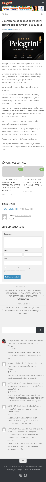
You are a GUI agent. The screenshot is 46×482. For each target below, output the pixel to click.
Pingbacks (27, 209)
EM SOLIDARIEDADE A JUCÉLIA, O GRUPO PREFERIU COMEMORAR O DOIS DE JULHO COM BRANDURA (11, 185)
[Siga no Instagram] (21, 475)
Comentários (11, 209)
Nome (6, 250)
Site (5, 259)
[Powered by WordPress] (15, 470)
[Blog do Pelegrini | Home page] (9, 3)
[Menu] (43, 3)
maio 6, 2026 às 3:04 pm (23, 216)
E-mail (26, 250)
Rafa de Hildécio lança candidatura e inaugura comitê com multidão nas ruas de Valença (25, 343)
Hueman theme (35, 470)
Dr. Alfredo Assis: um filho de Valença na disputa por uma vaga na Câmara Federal (25, 409)
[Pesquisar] (40, 330)
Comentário (8, 234)
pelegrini (8, 29)
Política (5, 14)
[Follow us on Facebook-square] (25, 475)
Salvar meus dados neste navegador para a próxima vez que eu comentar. (20, 269)
